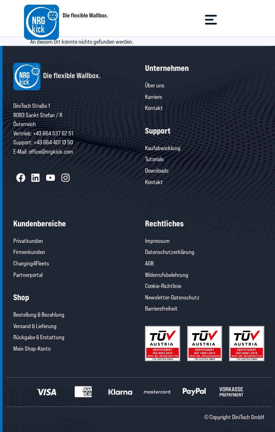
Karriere (153, 96)
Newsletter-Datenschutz (172, 297)
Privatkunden (28, 240)
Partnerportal (28, 274)
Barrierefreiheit (161, 308)
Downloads (157, 170)
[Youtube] (50, 178)
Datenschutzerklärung (169, 251)
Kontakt (154, 107)
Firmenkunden (29, 251)
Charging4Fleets (31, 263)
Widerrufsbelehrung (166, 274)
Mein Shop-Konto (31, 348)
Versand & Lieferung (35, 325)
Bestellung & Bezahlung (38, 314)
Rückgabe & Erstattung (38, 336)
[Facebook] (20, 178)
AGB (149, 263)
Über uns (154, 85)
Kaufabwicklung (162, 147)
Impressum (157, 240)
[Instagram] (65, 178)
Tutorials (154, 158)
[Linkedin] (35, 178)
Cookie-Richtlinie (163, 285)
